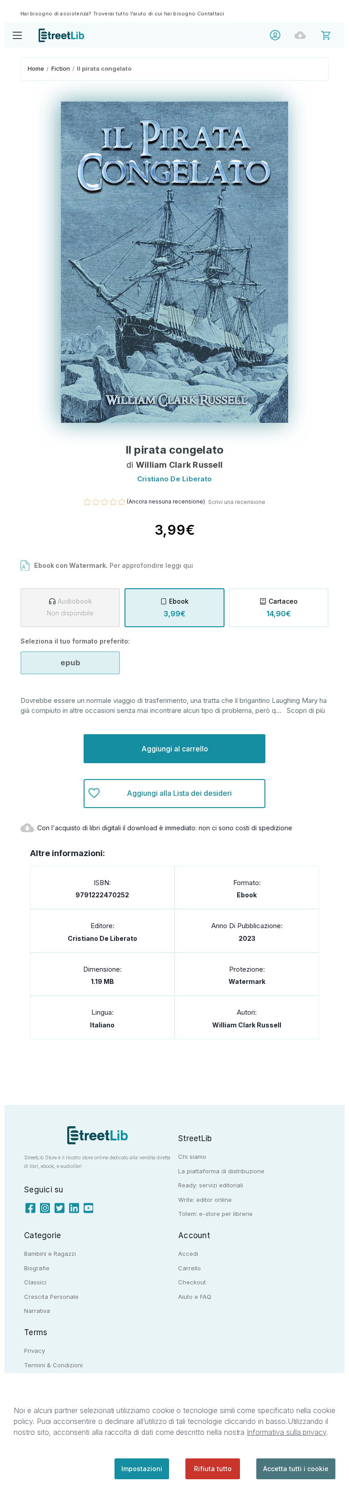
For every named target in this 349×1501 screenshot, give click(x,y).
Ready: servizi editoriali (210, 1185)
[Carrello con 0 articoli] (331, 34)
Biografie (37, 1268)
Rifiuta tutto (213, 1468)
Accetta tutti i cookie (296, 1468)
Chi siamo (192, 1156)
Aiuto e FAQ (194, 1296)
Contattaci (210, 13)
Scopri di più (306, 710)
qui (188, 565)
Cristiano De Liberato (102, 938)
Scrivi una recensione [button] (236, 502)
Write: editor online (205, 1199)
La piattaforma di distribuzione (221, 1171)
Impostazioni (141, 1468)
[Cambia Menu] (17, 35)
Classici (35, 1282)
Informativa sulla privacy (286, 1432)
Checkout (192, 1282)
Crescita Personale (51, 1296)
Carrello (189, 1268)
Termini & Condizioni (53, 1365)
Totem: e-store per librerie (215, 1213)
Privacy (34, 1350)
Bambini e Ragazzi (50, 1253)
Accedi (277, 35)
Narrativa (37, 1310)
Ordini (302, 35)
